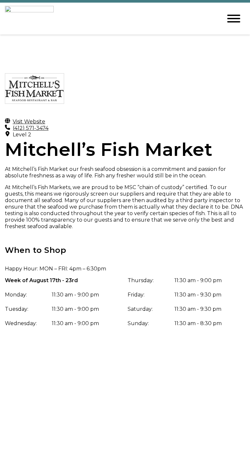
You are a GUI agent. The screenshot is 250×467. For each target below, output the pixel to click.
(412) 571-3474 (31, 128)
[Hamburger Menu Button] (233, 18)
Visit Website (29, 121)
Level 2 (22, 134)
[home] (109, 18)
